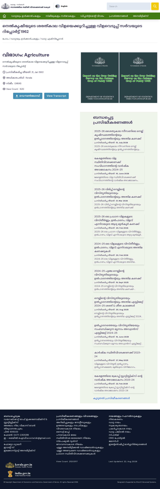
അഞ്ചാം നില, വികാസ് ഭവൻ (19, 425)
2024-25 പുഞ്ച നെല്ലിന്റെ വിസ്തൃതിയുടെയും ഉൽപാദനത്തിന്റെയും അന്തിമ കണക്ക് (117, 274)
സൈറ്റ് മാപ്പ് (62, 431)
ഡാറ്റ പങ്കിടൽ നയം (119, 431)
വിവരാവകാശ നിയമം (68, 428)
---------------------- (17, 441)
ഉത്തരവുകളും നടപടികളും (72, 425)
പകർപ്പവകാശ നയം (120, 428)
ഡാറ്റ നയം (115, 422)
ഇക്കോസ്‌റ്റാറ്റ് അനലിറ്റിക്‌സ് (19, 450)
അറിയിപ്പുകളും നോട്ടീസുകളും (73, 422)
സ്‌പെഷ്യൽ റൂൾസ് (67, 441)
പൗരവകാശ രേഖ (66, 434)
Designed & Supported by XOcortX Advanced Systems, (136, 482)
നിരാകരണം (116, 419)
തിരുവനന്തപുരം (13, 428)
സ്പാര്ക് (114, 434)
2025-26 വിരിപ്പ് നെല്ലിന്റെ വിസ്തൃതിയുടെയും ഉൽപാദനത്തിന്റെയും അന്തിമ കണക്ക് (117, 193)
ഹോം (5, 38)
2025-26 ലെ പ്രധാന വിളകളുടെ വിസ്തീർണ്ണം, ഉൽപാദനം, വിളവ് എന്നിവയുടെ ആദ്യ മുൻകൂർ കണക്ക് (116, 220)
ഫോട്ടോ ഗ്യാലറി (12, 444)
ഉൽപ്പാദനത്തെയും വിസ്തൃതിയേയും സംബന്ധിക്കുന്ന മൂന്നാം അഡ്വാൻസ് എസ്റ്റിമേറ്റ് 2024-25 (117, 329)
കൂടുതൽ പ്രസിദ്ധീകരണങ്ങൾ (111, 398)
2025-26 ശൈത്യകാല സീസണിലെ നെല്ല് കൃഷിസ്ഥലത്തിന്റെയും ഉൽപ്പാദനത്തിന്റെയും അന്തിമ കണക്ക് (118, 134)
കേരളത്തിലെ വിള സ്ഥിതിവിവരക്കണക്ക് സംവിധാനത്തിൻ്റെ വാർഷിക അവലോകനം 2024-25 (111, 164)
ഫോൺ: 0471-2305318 (16, 434)
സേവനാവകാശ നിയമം (69, 444)
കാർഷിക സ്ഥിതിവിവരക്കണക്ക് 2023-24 (117, 354)
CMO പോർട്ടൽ (117, 438)
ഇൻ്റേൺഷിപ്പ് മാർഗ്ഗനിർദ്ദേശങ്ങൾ (128, 444)
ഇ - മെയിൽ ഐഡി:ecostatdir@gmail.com (27, 438)
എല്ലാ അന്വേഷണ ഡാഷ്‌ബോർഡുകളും (78, 450)
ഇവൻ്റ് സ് (9, 447)
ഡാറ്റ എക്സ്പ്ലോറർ (52, 38)
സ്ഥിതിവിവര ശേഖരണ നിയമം (73, 438)
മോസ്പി (113, 441)
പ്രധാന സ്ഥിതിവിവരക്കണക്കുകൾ (75, 453)
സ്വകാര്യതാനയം (118, 425)
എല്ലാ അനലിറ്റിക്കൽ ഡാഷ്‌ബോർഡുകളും (80, 447)
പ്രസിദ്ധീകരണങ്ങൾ (67, 419)
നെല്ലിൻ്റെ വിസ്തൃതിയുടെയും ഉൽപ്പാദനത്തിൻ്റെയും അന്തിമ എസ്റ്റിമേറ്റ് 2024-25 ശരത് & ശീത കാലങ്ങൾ (118, 301)
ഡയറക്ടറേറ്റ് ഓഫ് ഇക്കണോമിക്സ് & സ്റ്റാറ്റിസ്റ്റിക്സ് (25, 421)
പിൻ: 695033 (11, 431)
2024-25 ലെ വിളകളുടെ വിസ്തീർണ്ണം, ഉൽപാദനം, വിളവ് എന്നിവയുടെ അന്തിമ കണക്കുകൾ (118, 247)
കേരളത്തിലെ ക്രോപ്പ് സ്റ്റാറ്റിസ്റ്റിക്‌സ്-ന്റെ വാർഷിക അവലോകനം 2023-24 (118, 377)
